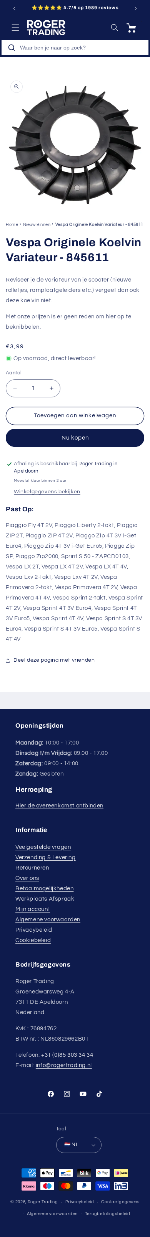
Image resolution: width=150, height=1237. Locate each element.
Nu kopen (75, 438)
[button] (15, 27)
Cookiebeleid (33, 940)
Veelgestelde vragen (43, 847)
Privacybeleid (33, 930)
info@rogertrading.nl (64, 1065)
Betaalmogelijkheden (44, 888)
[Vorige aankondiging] (14, 8)
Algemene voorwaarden (47, 919)
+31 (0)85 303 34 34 (67, 1055)
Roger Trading (43, 1202)
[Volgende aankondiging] (135, 8)
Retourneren (32, 868)
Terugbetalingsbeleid (107, 1214)
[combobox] (75, 47)
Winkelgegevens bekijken (47, 491)
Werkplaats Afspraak (44, 899)
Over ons (27, 878)
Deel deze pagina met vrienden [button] (54, 660)
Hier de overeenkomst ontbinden (59, 806)
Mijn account (32, 909)
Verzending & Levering (45, 857)
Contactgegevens (120, 1202)
